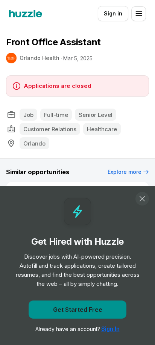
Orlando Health (39, 58)
